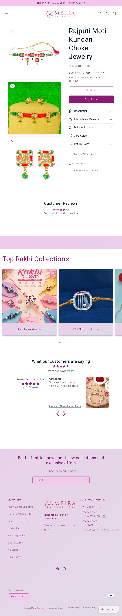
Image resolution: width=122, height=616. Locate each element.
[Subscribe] (85, 480)
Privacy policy (89, 608)
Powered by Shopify (55, 608)
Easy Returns (15, 542)
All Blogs (13, 550)
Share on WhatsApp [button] (84, 154)
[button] (6, 13)
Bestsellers (14, 528)
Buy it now (91, 99)
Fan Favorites (27, 329)
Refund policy (74, 608)
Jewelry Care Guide (19, 521)
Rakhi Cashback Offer (20, 514)
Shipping (89, 77)
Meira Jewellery (38, 608)
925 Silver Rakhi (84, 329)
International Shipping (20, 507)
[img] (61, 366)
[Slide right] (67, 342)
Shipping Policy (17, 535)
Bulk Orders (14, 557)
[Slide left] (54, 342)
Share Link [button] (78, 163)
